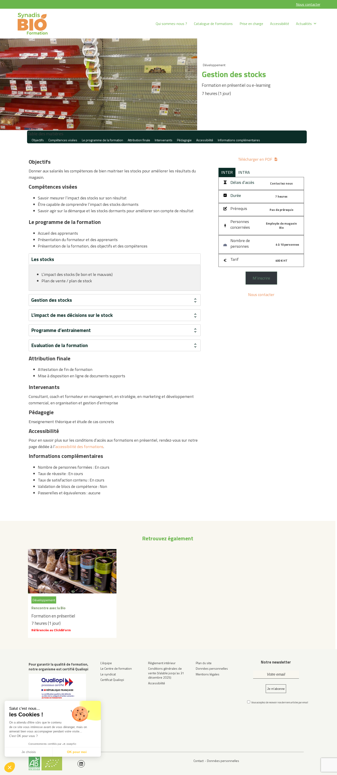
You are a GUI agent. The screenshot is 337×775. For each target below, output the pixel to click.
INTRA (244, 172)
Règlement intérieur (162, 663)
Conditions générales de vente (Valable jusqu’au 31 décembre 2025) (166, 673)
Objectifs (38, 140)
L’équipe (106, 663)
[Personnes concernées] (241, 224)
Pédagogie (184, 140)
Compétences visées (62, 140)
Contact (198, 760)
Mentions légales (207, 674)
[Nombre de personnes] (241, 243)
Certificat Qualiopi (112, 679)
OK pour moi (77, 752)
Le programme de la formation (102, 140)
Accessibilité (279, 23)
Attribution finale (139, 140)
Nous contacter (308, 4)
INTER (227, 172)
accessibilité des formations (79, 446)
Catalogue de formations (213, 23)
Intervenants (163, 140)
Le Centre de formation (116, 668)
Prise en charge (251, 23)
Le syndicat (108, 674)
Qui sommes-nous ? (171, 23)
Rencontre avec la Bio (48, 608)
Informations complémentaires (239, 140)
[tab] (115, 259)
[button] (9, 767)
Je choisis (29, 752)
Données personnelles (212, 668)
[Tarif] (231, 259)
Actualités (304, 23)
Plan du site (204, 663)
